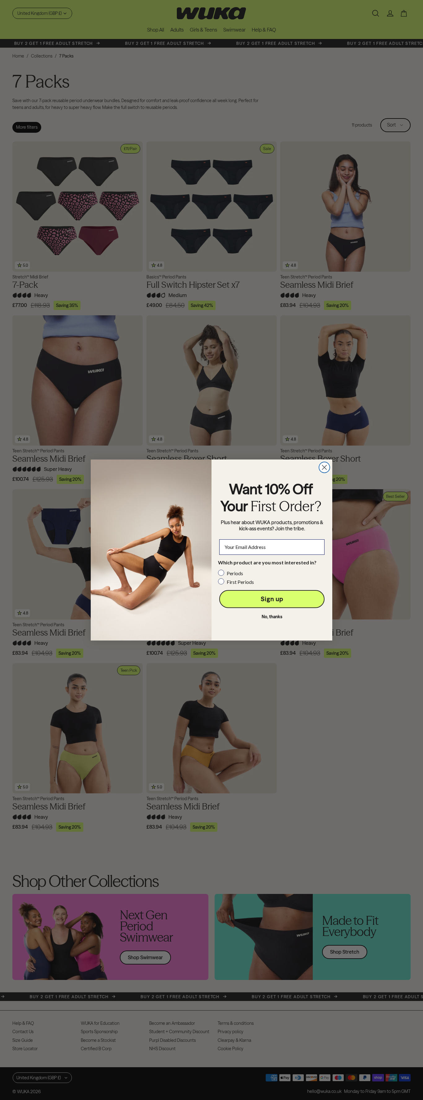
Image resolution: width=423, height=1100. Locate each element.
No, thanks (272, 616)
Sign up (272, 599)
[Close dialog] (324, 467)
